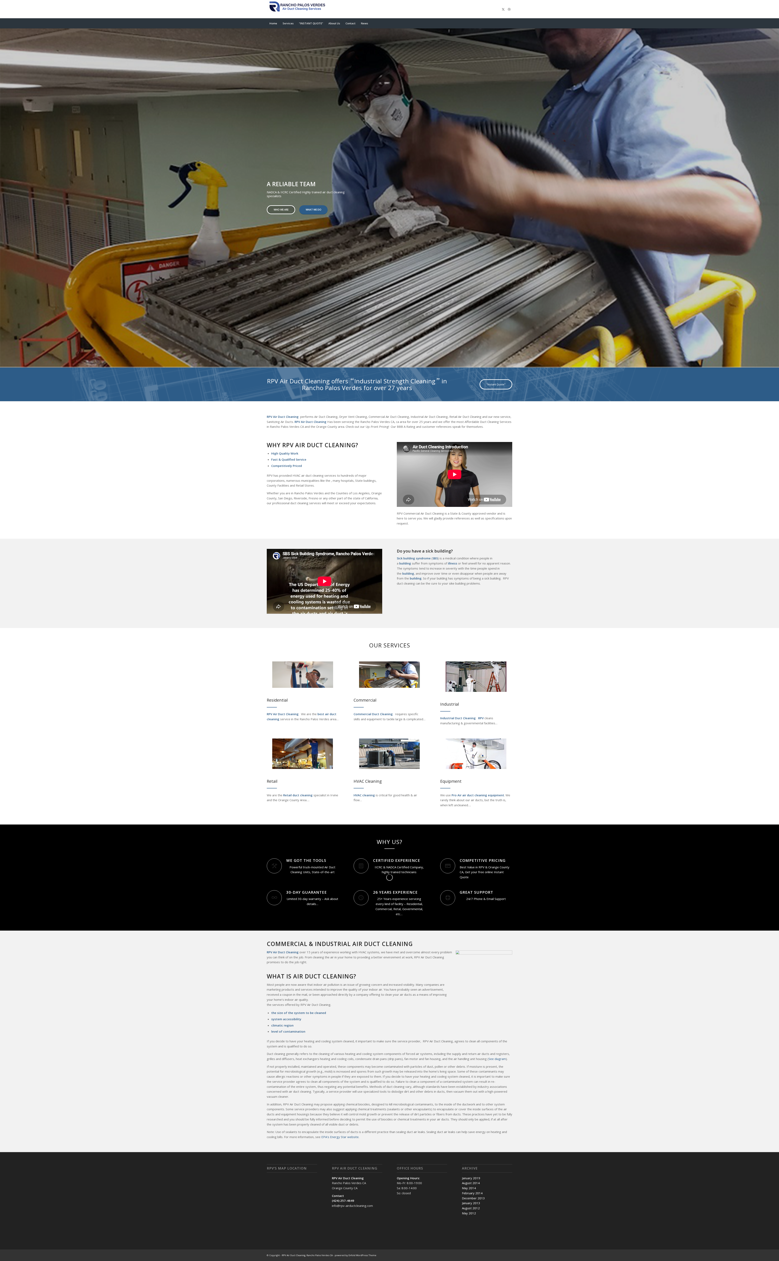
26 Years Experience (395, 890)
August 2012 (471, 1207)
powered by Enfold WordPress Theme (355, 1253)
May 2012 (469, 1212)
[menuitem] (273, 23)
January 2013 (471, 1202)
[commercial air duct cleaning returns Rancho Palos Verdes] (389, 673)
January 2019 (471, 1177)
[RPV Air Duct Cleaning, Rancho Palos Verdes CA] (297, 9)
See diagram (497, 1057)
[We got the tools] (274, 864)
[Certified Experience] (361, 864)
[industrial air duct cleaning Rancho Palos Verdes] (476, 675)
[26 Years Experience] (361, 896)
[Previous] (3, 193)
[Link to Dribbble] (509, 9)
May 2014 (469, 1187)
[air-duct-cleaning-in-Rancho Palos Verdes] (302, 673)
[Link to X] (503, 9)
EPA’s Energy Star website (340, 1135)
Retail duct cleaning (297, 794)
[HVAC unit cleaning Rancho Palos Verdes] (389, 752)
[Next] (775, 193)
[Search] (509, 23)
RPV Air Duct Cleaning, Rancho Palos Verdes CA (307, 1253)
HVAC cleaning (364, 794)
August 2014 (471, 1181)
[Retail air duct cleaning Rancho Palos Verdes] (302, 752)
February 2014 (472, 1192)
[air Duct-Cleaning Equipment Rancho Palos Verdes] (476, 752)
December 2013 (473, 1197)
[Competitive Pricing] (447, 864)
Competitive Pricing (483, 858)
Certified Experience (396, 858)
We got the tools (306, 858)
